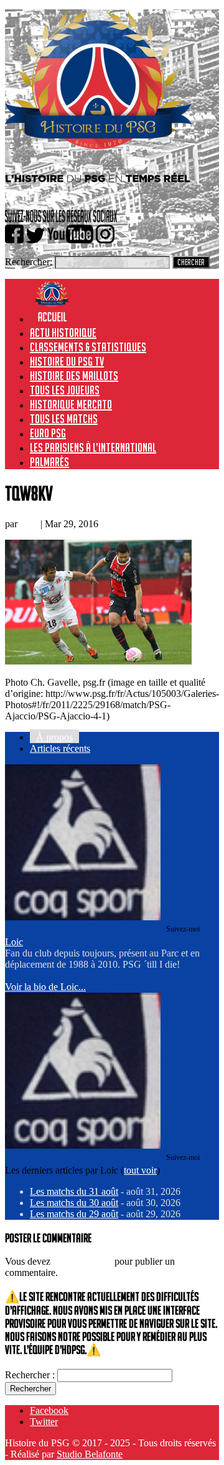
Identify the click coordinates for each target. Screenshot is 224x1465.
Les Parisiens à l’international (93, 447)
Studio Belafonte (90, 1454)
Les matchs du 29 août (74, 1214)
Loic (29, 523)
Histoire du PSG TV (67, 361)
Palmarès (49, 462)
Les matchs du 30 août (74, 1202)
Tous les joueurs (65, 390)
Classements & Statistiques (88, 347)
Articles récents (60, 748)
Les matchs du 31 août (74, 1191)
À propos (54, 737)
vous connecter (82, 1261)
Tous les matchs (64, 419)
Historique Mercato (71, 404)
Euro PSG (48, 433)
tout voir (140, 1170)
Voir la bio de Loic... (45, 986)
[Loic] (83, 917)
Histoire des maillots (74, 375)
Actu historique (63, 332)
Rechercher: (28, 261)
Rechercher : (30, 1375)
